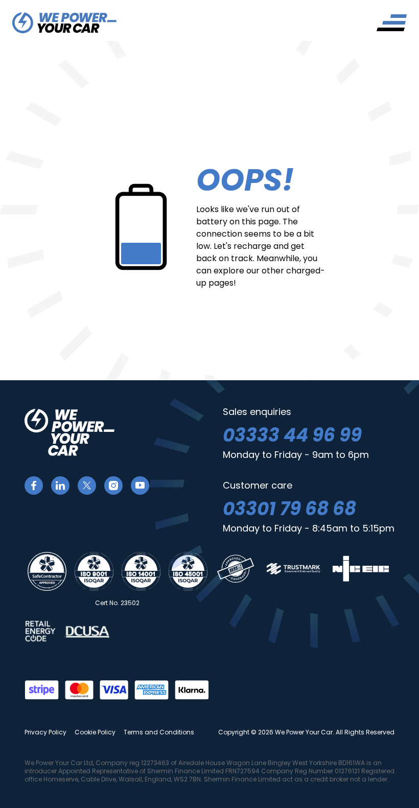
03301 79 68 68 (289, 509)
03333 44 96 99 (292, 435)
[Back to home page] (64, 22)
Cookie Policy (95, 732)
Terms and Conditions (159, 732)
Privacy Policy (45, 732)
